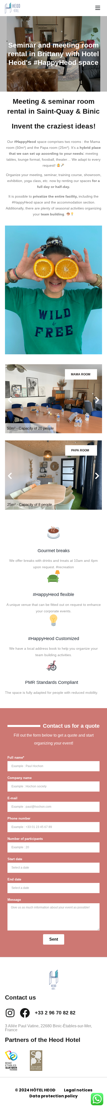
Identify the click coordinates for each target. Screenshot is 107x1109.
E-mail (12, 798)
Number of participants (25, 839)
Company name (19, 778)
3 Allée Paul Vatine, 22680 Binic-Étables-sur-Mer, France (48, 1028)
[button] (97, 8)
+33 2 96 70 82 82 (55, 1012)
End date (14, 879)
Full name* (15, 757)
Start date (14, 859)
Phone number (18, 818)
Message (14, 900)
